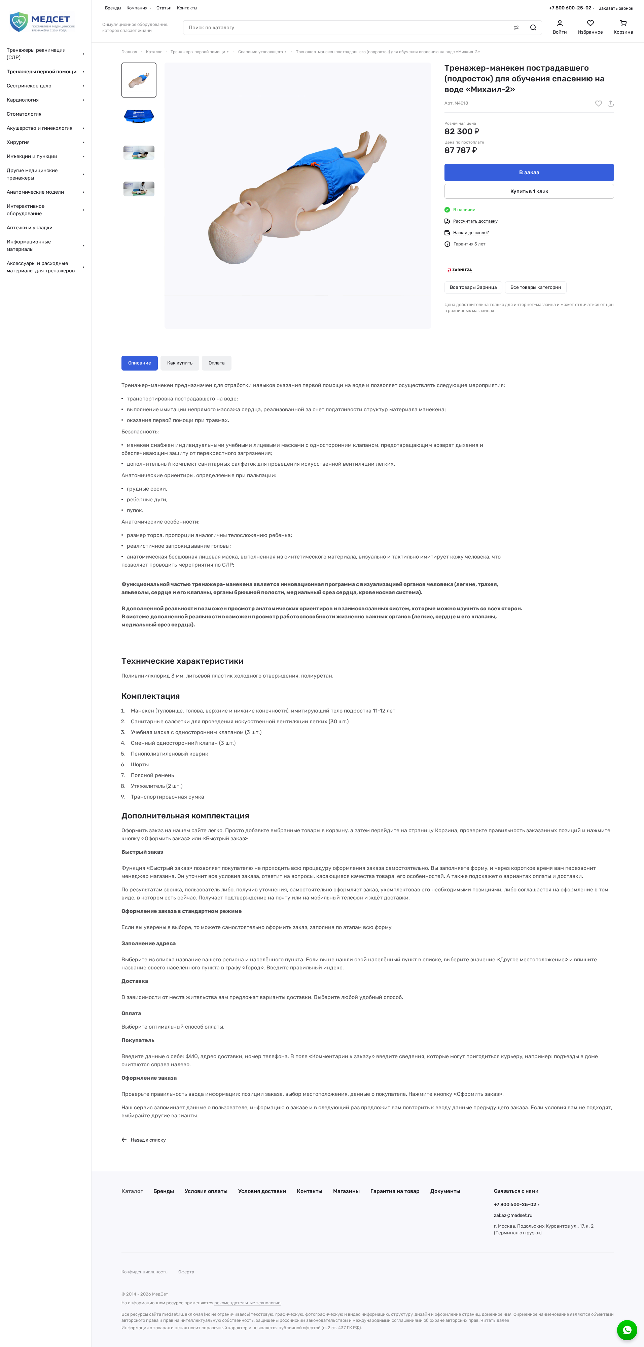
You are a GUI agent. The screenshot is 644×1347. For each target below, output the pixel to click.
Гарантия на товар (395, 1191)
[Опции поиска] (516, 28)
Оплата (217, 363)
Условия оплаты (206, 1191)
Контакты (309, 1191)
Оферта (186, 1271)
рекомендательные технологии (247, 1302)
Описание (139, 363)
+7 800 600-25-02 (570, 8)
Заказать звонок (616, 8)
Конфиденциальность (144, 1271)
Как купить (179, 363)
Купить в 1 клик (529, 191)
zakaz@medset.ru (513, 1215)
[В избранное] (598, 103)
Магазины (346, 1191)
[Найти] (533, 28)
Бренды (163, 1191)
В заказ (529, 172)
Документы (445, 1191)
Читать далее (494, 1320)
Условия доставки (262, 1191)
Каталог (132, 1191)
